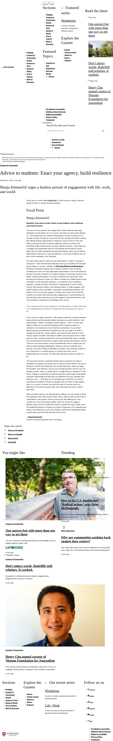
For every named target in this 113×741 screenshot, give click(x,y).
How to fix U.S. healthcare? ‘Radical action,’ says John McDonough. (80, 504)
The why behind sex (75, 471)
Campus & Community (9, 165)
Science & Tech (67, 465)
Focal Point (52, 200)
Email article (13, 438)
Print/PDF (12, 442)
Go (103, 131)
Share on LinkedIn (15, 434)
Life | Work (52, 705)
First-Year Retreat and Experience (69, 266)
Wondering (68, 20)
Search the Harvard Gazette (61, 125)
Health (63, 494)
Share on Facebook (16, 430)
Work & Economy (68, 531)
